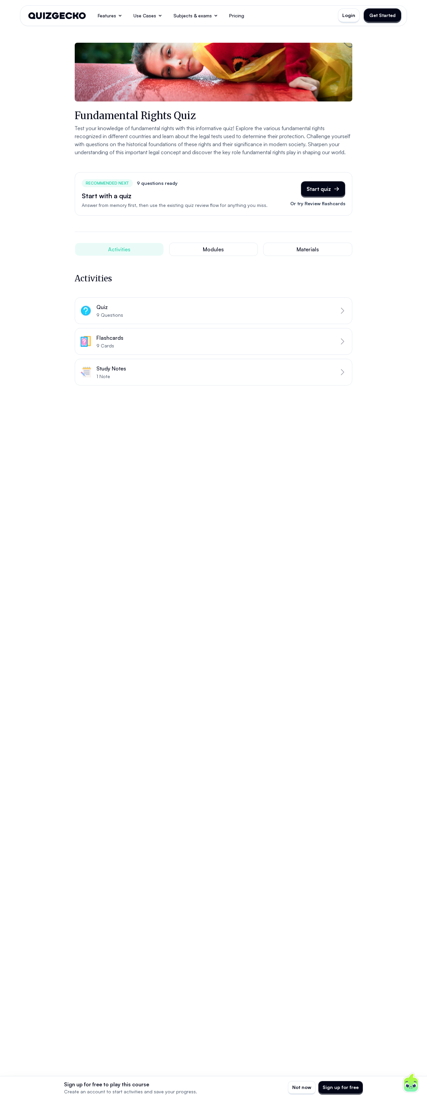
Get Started (382, 15)
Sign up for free (341, 1087)
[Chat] (411, 1083)
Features (107, 15)
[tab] (119, 249)
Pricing (236, 15)
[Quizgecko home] (57, 15)
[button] (213, 310)
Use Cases (144, 15)
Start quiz (319, 189)
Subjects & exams (192, 15)
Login (348, 15)
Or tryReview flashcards (317, 203)
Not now (301, 1087)
